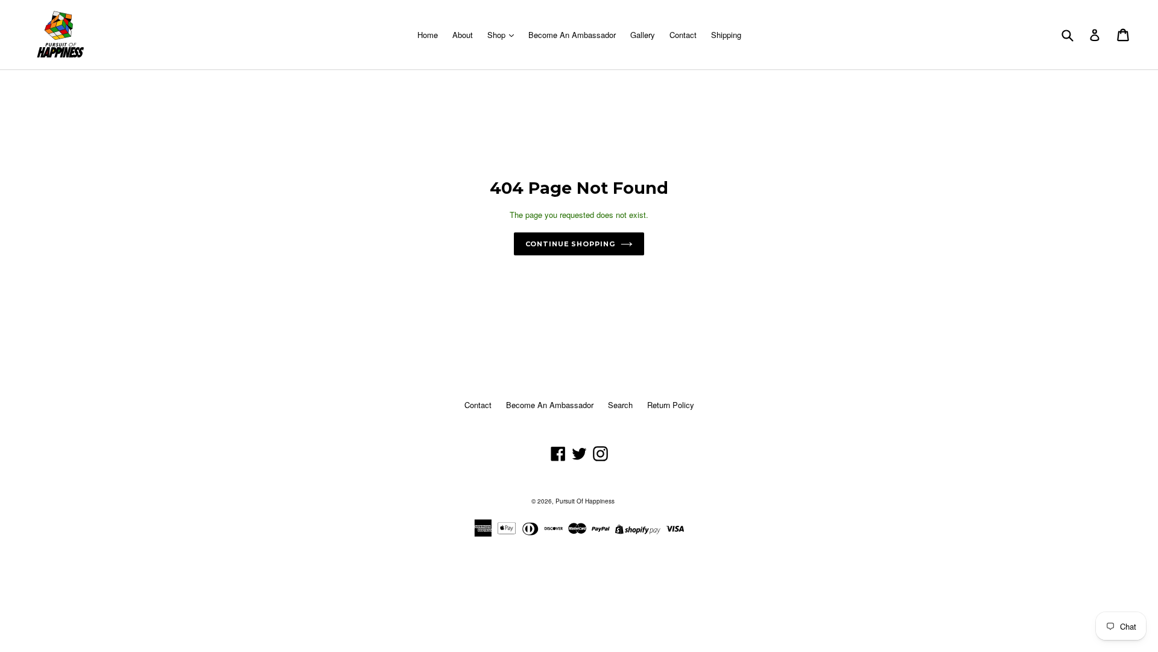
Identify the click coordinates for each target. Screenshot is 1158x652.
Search (620, 405)
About (462, 34)
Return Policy (670, 405)
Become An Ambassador (572, 34)
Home (427, 34)
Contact (683, 34)
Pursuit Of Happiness (585, 501)
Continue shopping (570, 244)
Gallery (642, 34)
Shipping (726, 34)
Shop (497, 34)
